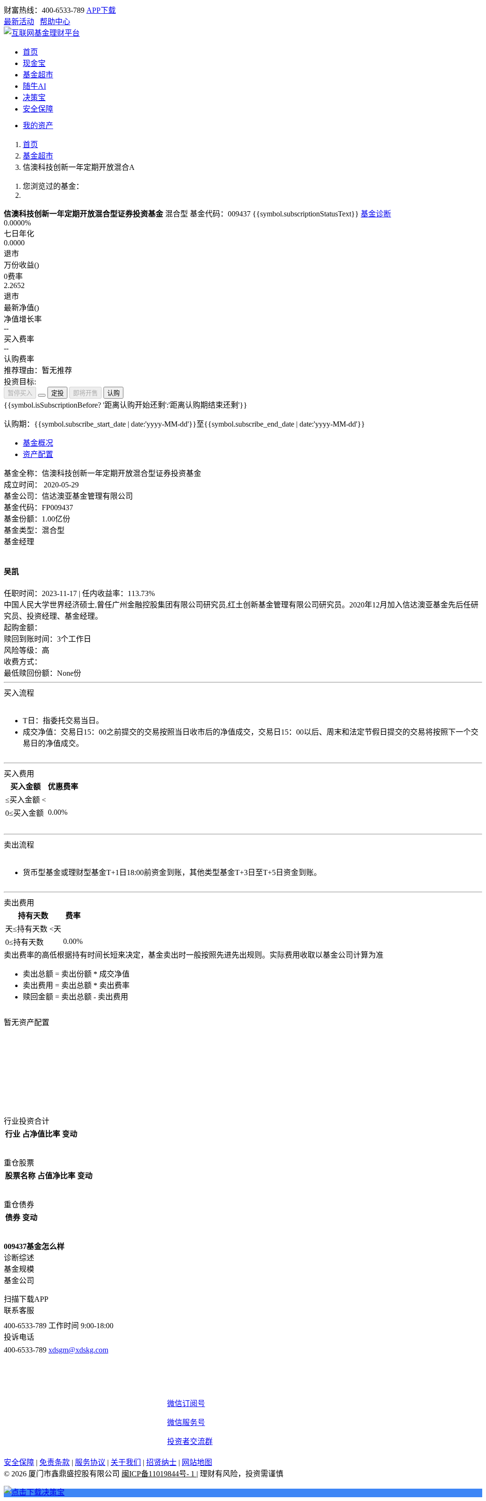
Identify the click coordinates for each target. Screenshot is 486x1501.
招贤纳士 (161, 1462)
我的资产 (38, 125)
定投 (57, 393)
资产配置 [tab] (38, 454)
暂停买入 (20, 393)
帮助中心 (55, 22)
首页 (30, 144)
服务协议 (90, 1462)
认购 (113, 393)
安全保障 (19, 1462)
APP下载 (101, 10)
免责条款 (54, 1462)
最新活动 (19, 22)
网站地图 (197, 1462)
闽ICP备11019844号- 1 (159, 1474)
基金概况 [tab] (38, 443)
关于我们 (126, 1462)
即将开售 (85, 393)
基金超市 (38, 156)
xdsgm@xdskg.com (78, 1350)
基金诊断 (376, 214)
